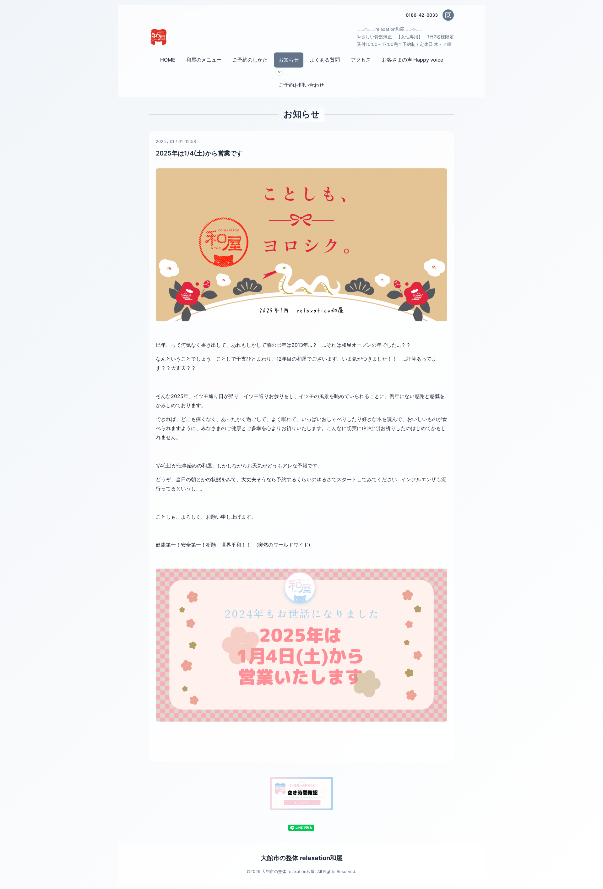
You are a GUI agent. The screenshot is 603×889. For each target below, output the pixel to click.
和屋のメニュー (203, 60)
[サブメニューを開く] (279, 72)
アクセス (361, 60)
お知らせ (289, 60)
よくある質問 (325, 60)
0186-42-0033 (422, 15)
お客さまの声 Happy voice (412, 60)
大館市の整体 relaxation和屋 (302, 858)
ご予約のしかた (250, 60)
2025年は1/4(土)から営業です (199, 153)
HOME (167, 60)
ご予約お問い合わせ (301, 85)
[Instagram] (448, 15)
